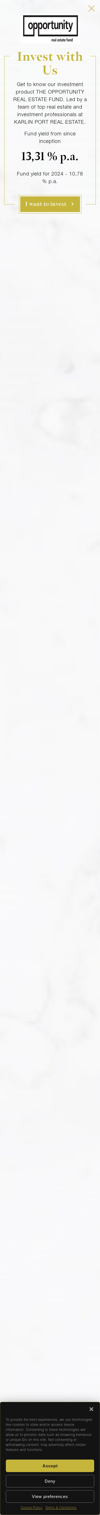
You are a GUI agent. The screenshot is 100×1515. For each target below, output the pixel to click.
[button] (91, 1409)
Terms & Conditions (61, 1508)
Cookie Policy (31, 1508)
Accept (50, 1465)
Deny (50, 1481)
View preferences (50, 1496)
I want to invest (45, 204)
